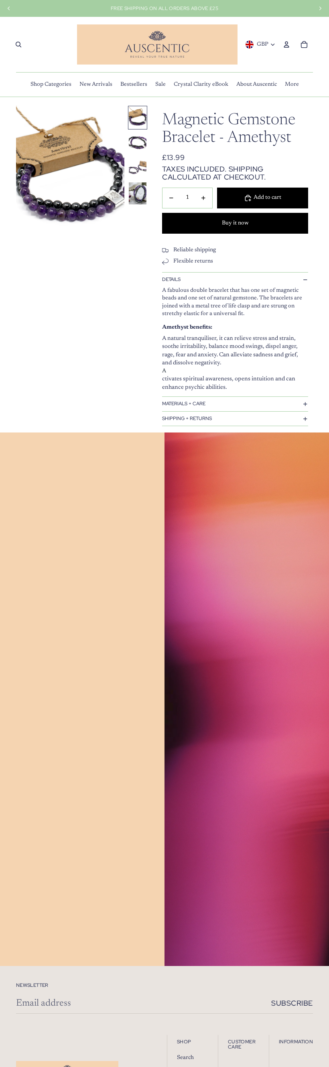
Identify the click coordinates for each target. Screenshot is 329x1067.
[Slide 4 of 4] (137, 193)
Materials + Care (183, 403)
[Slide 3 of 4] (137, 168)
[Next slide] (117, 173)
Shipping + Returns (187, 418)
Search (185, 1058)
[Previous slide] (22, 173)
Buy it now (235, 223)
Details (171, 279)
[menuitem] (50, 84)
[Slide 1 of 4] (137, 118)
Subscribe (292, 1003)
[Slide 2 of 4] (137, 143)
